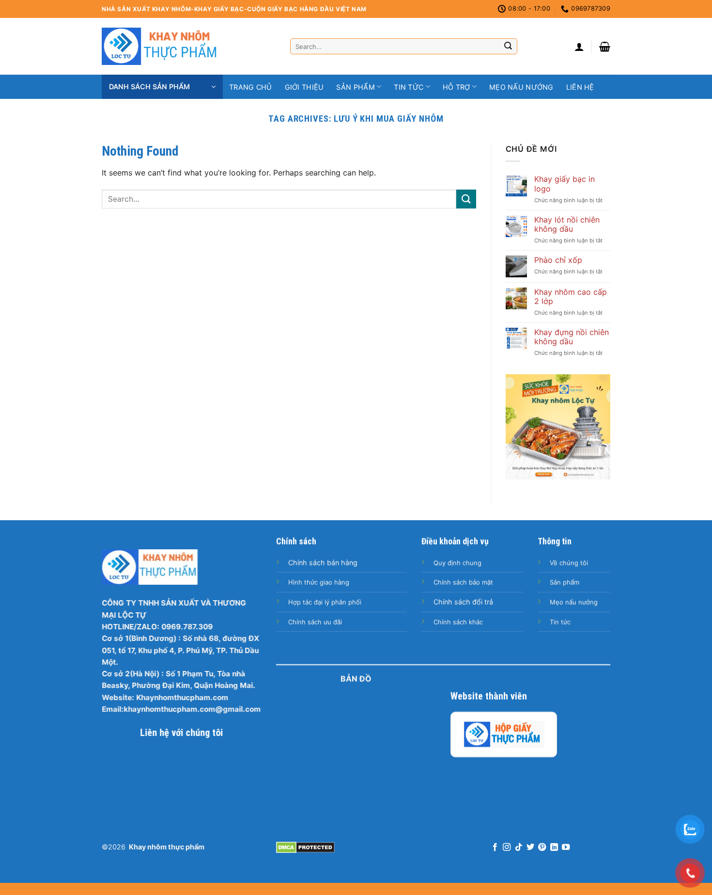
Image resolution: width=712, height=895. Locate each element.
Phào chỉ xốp (558, 260)
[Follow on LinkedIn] (554, 847)
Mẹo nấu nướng (521, 87)
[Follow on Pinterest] (542, 847)
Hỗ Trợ (456, 87)
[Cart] (604, 46)
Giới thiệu (304, 87)
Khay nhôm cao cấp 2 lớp (570, 297)
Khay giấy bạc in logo (564, 184)
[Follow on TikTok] (518, 847)
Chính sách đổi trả (463, 602)
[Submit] (508, 46)
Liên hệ (580, 87)
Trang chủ (250, 87)
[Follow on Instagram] (507, 847)
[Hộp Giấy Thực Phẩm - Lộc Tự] (503, 734)
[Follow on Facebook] (494, 847)
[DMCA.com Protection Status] (305, 847)
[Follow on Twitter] (530, 847)
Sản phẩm (355, 87)
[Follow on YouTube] (566, 847)
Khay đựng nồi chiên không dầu (571, 337)
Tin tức (408, 87)
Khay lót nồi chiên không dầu (567, 224)
